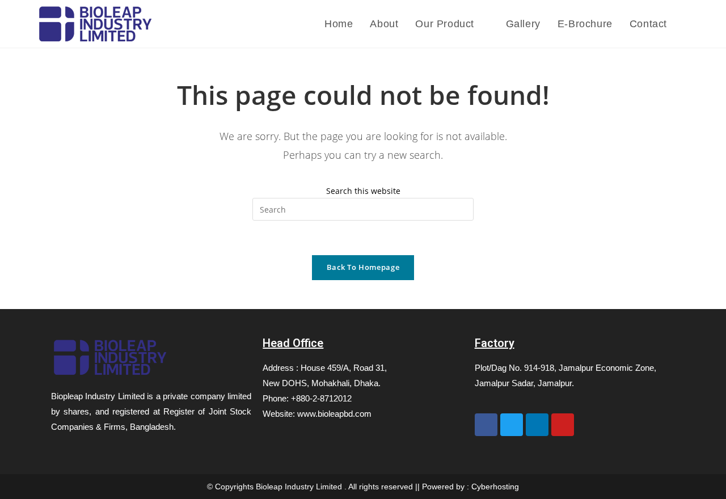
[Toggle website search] (687, 24)
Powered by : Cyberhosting (470, 486)
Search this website (363, 190)
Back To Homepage (363, 267)
